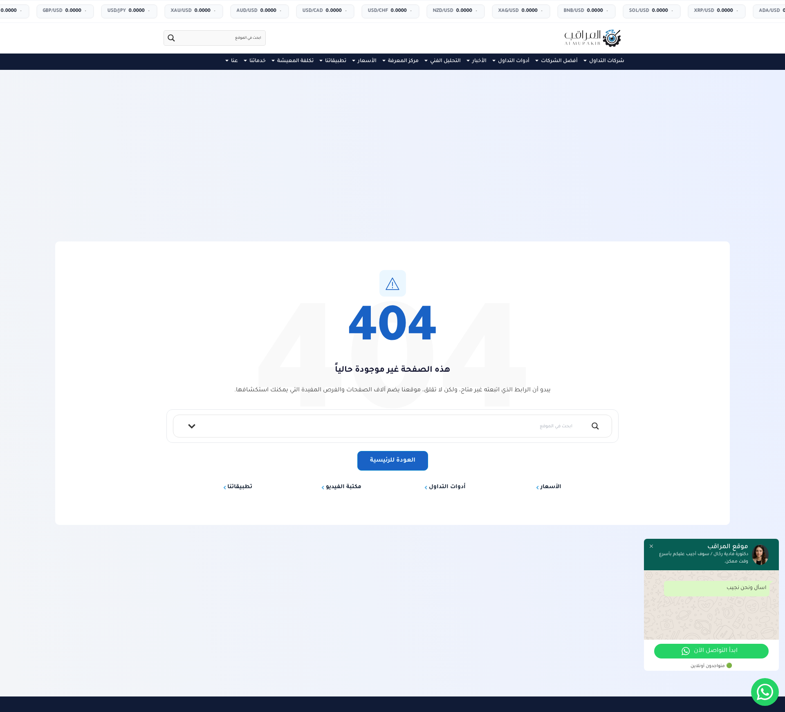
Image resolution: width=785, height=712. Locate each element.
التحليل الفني (445, 61)
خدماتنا (257, 61)
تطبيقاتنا (335, 61)
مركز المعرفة (403, 61)
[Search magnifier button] (171, 38)
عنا (234, 61)
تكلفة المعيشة (295, 61)
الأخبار (479, 61)
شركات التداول (606, 61)
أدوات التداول (513, 61)
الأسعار (367, 61)
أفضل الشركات (559, 61)
